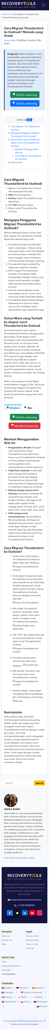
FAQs (4, 961)
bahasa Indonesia (32, 992)
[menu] (43, 5)
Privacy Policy (32, 936)
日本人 (23, 996)
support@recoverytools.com (26, 899)
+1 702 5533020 (26, 905)
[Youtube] (32, 913)
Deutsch (23, 987)
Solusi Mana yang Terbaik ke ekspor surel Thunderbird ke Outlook (25, 142)
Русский (43, 1006)
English (8, 987)
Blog (4, 944)
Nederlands (10, 1001)
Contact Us (7, 940)
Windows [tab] (14, 407)
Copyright (6, 969)
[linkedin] (25, 913)
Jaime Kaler (10, 40)
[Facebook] (10, 913)
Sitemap (30, 948)
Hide (29, 120)
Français (8, 992)
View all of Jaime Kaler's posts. (19, 857)
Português (41, 1001)
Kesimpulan (17, 162)
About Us (6, 936)
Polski (26, 1001)
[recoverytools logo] (19, 5)
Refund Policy (32, 940)
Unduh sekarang (26, 95)
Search (39, 782)
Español (39, 987)
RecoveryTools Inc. (32, 1020)
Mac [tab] (29, 407)
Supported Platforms (11, 965)
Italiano (8, 996)
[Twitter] (17, 913)
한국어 (39, 996)
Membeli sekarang (26, 426)
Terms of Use (32, 944)
